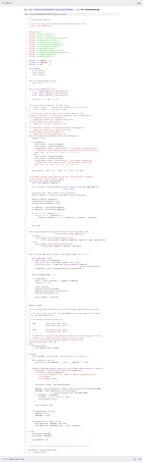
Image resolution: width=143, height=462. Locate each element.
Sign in (139, 3)
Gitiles (12, 459)
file (63, 14)
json (139, 459)
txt (135, 459)
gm (78, 9)
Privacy (17, 459)
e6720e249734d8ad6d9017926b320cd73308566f (53, 9)
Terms (22, 459)
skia (25, 9)
